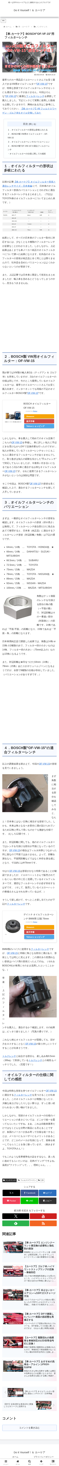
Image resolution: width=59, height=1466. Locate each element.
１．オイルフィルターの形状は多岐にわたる (28, 130)
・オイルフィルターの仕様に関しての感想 (27, 154)
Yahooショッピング (35, 426)
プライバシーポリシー (44, 1457)
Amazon (30, 416)
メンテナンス (10, 1180)
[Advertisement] (29, 318)
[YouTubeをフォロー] (43, 1216)
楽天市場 (30, 421)
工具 (42, 1180)
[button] (48, 1201)
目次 (25, 123)
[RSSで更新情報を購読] (43, 1223)
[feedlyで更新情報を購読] (15, 1223)
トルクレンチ (9, 1056)
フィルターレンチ (35, 96)
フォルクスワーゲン (28, 1180)
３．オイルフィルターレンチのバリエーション (29, 142)
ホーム (15, 1457)
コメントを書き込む (29, 1428)
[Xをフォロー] (15, 1216)
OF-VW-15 (42, 84)
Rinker (35, 411)
